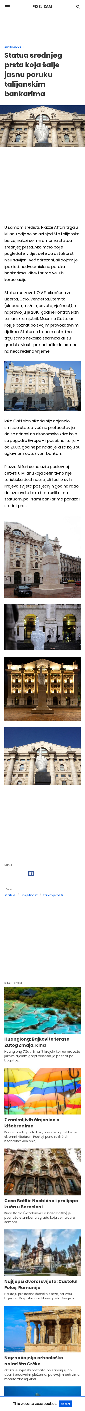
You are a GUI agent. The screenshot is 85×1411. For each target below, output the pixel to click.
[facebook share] (31, 873)
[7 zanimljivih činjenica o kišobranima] (42, 1091)
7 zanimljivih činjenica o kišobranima (31, 1123)
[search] (78, 6)
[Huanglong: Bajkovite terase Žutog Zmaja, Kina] (42, 1010)
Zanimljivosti (14, 46)
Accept (65, 1404)
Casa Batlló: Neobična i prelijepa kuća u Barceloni (41, 1204)
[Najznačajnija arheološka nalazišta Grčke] (42, 1329)
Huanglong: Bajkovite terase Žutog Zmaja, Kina (36, 1042)
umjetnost (29, 895)
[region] (42, 27)
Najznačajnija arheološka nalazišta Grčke (33, 1361)
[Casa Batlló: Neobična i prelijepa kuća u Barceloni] (42, 1171)
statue (9, 895)
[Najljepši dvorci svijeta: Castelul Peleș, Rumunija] (42, 1252)
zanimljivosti (53, 895)
